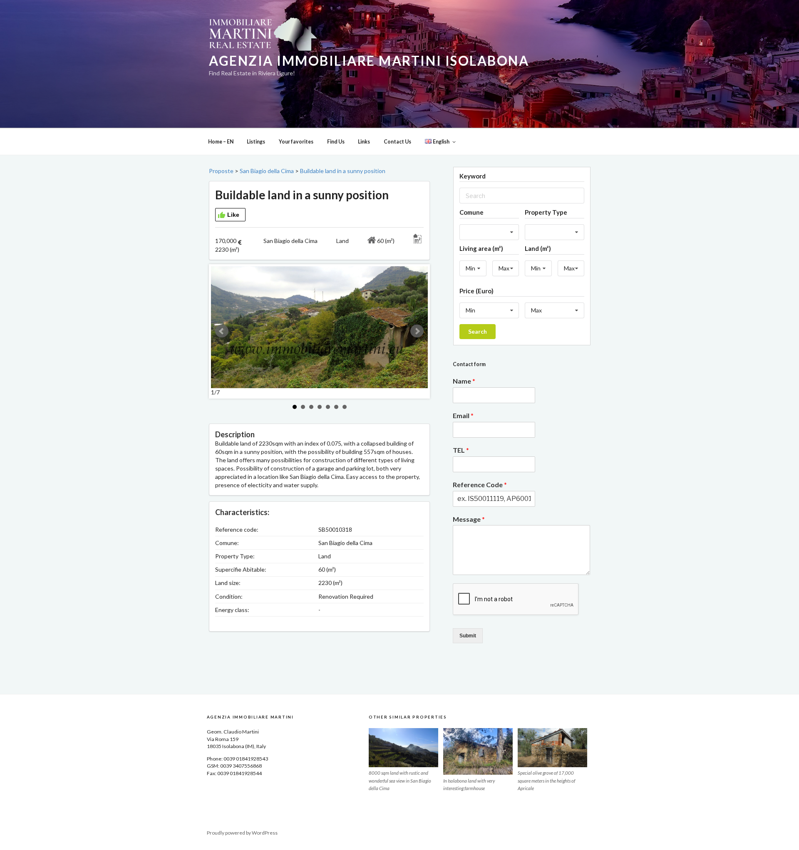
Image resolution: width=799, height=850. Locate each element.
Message (469, 519)
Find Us (336, 142)
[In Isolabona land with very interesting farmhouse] (478, 751)
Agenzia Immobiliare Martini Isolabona (369, 61)
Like (233, 214)
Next (417, 331)
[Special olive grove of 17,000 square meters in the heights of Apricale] (552, 747)
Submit (467, 636)
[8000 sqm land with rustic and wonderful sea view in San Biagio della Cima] (403, 747)
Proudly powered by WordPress (242, 833)
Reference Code (480, 484)
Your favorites (296, 142)
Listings (256, 142)
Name (464, 381)
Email (463, 415)
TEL (461, 450)
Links (364, 142)
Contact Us (397, 142)
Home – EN (220, 142)
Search (477, 331)
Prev (221, 331)
